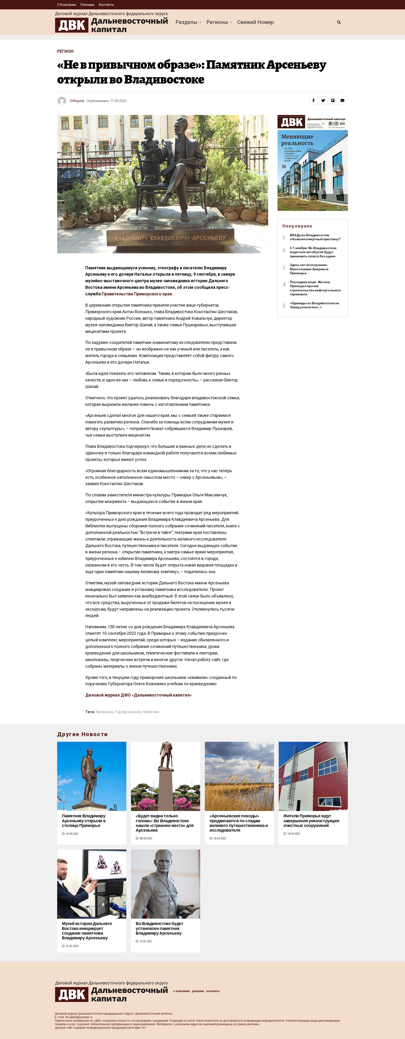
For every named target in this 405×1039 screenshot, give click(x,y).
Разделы (186, 22)
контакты (106, 5)
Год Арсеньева (128, 712)
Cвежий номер (255, 22)
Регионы (217, 22)
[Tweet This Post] (323, 100)
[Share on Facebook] (313, 100)
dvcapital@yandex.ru (79, 1017)
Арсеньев (104, 712)
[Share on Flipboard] (333, 100)
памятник (150, 712)
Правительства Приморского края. (137, 293)
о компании (66, 5)
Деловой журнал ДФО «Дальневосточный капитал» (138, 695)
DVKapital (77, 101)
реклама (87, 5)
